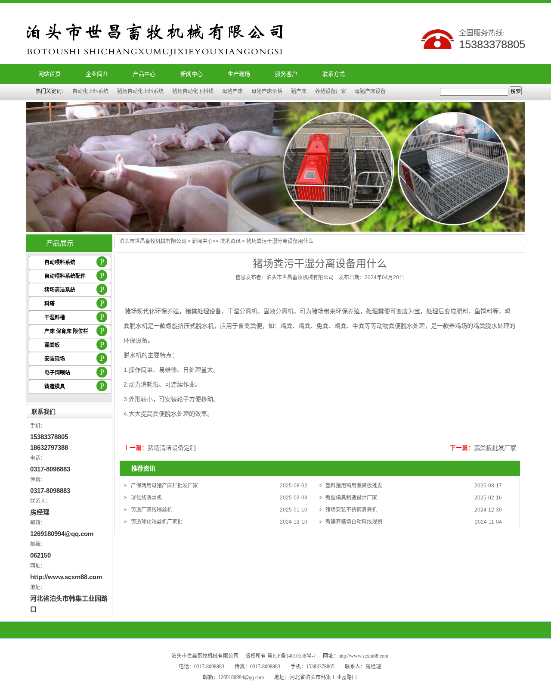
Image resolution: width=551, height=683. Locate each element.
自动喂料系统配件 (65, 276)
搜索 (516, 91)
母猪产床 (232, 91)
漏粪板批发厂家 (495, 447)
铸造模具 (54, 387)
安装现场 (54, 359)
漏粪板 (52, 345)
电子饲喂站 (57, 373)
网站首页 (49, 74)
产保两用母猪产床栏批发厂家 (164, 486)
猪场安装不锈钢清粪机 (351, 510)
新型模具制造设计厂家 (351, 498)
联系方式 (333, 74)
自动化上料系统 (90, 91)
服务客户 (286, 74)
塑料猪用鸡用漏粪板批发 (353, 486)
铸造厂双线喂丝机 (151, 510)
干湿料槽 (54, 318)
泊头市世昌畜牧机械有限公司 (152, 241)
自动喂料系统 (59, 262)
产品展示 (60, 243)
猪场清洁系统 (59, 290)
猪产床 (298, 91)
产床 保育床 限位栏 (66, 331)
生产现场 (239, 74)
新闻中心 (191, 74)
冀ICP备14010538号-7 (291, 656)
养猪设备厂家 (330, 91)
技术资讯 (230, 241)
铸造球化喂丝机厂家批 (157, 522)
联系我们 (43, 411)
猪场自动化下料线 (193, 91)
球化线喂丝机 (146, 498)
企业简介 (97, 74)
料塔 (49, 304)
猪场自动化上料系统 (140, 91)
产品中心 (144, 74)
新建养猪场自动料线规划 (353, 522)
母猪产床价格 (266, 91)
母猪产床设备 (370, 91)
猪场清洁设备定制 (172, 447)
